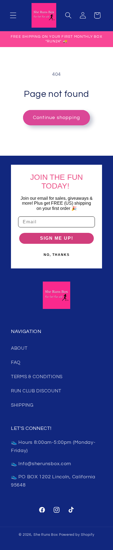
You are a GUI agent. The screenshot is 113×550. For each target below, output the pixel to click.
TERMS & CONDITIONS (37, 376)
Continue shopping (56, 117)
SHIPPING (22, 405)
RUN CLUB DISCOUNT (36, 391)
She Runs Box (45, 535)
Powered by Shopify (76, 535)
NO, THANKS (57, 255)
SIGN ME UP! (56, 238)
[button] (13, 15)
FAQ (16, 362)
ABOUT (19, 348)
